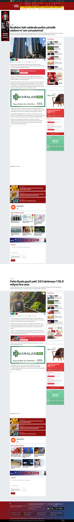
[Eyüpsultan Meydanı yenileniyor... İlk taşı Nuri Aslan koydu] (27, 229)
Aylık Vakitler (50, 149)
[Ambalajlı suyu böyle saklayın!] (39, 462)
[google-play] (60, 508)
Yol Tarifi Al (57, 122)
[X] (50, 504)
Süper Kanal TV (20, 206)
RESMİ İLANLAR (35, 5)
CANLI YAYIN (26, 7)
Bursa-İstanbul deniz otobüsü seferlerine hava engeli (15, 234)
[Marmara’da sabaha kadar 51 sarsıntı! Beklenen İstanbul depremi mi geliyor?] (39, 217)
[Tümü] (62, 39)
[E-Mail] (17, 209)
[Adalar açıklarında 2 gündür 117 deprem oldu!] (27, 217)
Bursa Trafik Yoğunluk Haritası (57, 512)
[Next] (62, 504)
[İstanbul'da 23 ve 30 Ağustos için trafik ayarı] (16, 217)
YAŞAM (56, 41)
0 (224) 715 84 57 (51, 122)
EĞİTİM (53, 7)
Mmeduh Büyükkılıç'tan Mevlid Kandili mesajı (59, 54)
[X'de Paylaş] (13, 60)
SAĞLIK (39, 518)
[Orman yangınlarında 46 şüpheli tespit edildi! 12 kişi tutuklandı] (39, 450)
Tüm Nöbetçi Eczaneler (56, 133)
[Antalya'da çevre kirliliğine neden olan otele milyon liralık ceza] (16, 462)
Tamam (63, 520)
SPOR (28, 518)
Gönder (13, 260)
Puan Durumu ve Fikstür (16, 514)
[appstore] (51, 508)
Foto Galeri (28, 3)
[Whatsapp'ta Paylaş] (15, 60)
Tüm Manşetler (28, 514)
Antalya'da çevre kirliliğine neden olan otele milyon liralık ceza (16, 467)
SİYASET (35, 518)
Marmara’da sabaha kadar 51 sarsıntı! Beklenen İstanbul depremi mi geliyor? (39, 223)
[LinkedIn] (55, 504)
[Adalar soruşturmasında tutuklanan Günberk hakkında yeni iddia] (39, 229)
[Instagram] (53, 504)
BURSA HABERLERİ (47, 7)
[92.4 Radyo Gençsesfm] (5, 25)
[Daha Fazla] (17, 60)
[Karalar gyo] (28, 98)
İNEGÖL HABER (38, 7)
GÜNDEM (32, 7)
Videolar (35, 3)
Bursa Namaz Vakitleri (43, 512)
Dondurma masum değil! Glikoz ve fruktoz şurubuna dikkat (59, 63)
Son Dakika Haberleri (42, 514)
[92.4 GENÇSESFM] (28, 240)
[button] (63, 7)
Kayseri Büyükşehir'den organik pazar (58, 49)
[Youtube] (57, 504)
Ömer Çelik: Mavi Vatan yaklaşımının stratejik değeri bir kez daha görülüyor (26, 456)
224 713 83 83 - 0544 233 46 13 (35, 506)
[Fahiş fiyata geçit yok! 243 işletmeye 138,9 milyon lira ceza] (28, 302)
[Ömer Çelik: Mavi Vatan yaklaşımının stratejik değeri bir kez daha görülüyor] (27, 450)
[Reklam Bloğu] (55, 99)
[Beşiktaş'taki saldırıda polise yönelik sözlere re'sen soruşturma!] (28, 48)
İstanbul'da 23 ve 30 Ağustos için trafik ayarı (15, 222)
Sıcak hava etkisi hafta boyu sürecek (58, 44)
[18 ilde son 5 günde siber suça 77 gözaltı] (27, 462)
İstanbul (12, 24)
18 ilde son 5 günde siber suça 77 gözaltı (27, 467)
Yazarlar (41, 3)
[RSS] (56, 505)
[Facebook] (48, 504)
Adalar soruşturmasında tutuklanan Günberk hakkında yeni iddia (38, 234)
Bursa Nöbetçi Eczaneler (16, 512)
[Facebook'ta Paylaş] (11, 60)
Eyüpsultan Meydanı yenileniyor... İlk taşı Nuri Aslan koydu (27, 234)
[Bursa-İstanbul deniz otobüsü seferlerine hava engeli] (16, 229)
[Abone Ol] (44, 59)
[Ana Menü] (62, 5)
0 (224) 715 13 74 (51, 129)
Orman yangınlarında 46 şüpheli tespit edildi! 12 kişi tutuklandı (39, 455)
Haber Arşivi (54, 514)
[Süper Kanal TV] (15, 5)
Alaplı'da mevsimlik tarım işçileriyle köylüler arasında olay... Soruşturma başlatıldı (59, 59)
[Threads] (61, 504)
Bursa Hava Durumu (29, 512)
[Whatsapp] (54, 505)
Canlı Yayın (28, 5)
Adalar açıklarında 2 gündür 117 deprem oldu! (27, 222)
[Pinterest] (52, 504)
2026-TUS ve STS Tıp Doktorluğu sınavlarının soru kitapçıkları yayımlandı (59, 69)
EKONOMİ (59, 7)
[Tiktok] (59, 504)
